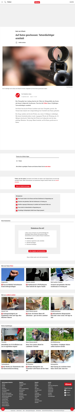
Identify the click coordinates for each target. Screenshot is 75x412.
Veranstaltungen (51, 396)
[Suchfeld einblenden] (5, 2)
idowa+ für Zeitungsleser (53, 385)
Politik (36, 391)
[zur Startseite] (68, 384)
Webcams (50, 394)
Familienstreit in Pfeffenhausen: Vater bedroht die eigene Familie (36, 285)
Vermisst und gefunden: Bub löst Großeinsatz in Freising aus (32, 201)
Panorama (37, 399)
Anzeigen (50, 393)
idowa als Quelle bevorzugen (23, 186)
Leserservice (50, 388)
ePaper (49, 384)
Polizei (9, 2)
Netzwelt (36, 402)
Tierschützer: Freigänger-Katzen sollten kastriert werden (60, 345)
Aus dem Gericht (38, 390)
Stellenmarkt (50, 390)
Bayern (36, 384)
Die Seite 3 (37, 388)
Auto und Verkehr (38, 401)
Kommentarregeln (5, 390)
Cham (20, 387)
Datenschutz (19, 410)
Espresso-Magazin (5, 405)
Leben (36, 397)
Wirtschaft (37, 396)
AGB (24, 410)
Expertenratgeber (5, 404)
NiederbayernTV (5, 401)
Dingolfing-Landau (23, 394)
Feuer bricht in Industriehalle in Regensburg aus (29, 207)
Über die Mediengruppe (6, 393)
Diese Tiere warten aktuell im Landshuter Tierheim (34, 345)
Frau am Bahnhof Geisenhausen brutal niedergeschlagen (11, 285)
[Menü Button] (2, 2)
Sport (36, 387)
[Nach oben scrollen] (72, 409)
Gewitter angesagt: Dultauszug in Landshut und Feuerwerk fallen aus (34, 204)
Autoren (3, 384)
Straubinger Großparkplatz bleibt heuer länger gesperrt (31, 210)
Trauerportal (50, 391)
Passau (20, 399)
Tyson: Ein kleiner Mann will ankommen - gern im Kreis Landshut (37, 314)
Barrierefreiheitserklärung (47, 410)
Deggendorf (21, 397)
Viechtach (21, 391)
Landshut (21, 385)
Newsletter (4, 388)
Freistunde (37, 393)
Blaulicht (36, 385)
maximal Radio (5, 399)
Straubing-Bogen (22, 384)
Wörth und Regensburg (23, 388)
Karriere (3, 387)
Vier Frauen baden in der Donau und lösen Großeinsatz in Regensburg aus (35, 198)
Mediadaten (38, 410)
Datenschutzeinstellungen (59, 410)
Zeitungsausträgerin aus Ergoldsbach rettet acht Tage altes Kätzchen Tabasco (11, 315)
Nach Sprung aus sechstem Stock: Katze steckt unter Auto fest (61, 367)
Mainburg (21, 393)
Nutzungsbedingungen (30, 410)
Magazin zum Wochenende (7, 394)
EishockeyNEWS (5, 397)
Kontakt (3, 385)
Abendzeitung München (7, 396)
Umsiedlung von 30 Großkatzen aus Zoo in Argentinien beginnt (11, 345)
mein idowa (48, 166)
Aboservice (50, 387)
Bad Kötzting (21, 390)
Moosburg (21, 396)
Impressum (13, 410)
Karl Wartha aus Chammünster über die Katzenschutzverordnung (12, 367)
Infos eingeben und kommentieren (37, 251)
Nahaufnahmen (38, 394)
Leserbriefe (4, 391)
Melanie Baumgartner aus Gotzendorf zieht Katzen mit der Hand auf (37, 368)
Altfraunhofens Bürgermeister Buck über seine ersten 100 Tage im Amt (61, 315)
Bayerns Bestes (5, 402)
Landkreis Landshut (10, 295)
